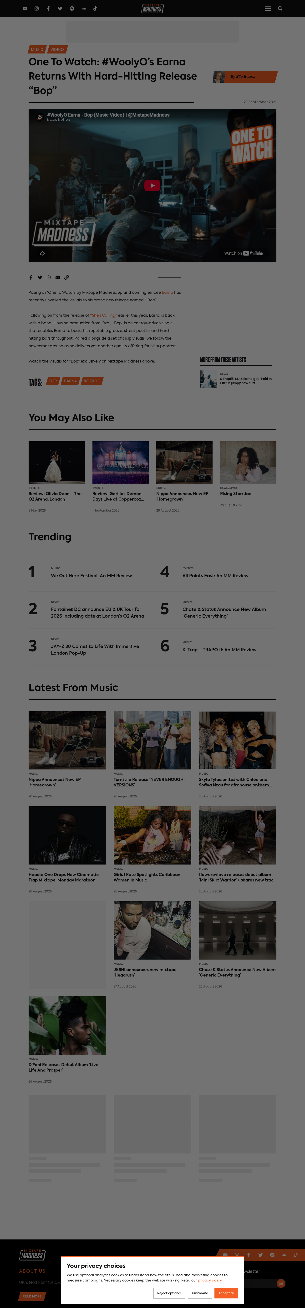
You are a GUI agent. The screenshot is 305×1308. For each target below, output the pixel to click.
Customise (200, 1293)
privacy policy (210, 1280)
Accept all (226, 1293)
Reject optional (169, 1293)
